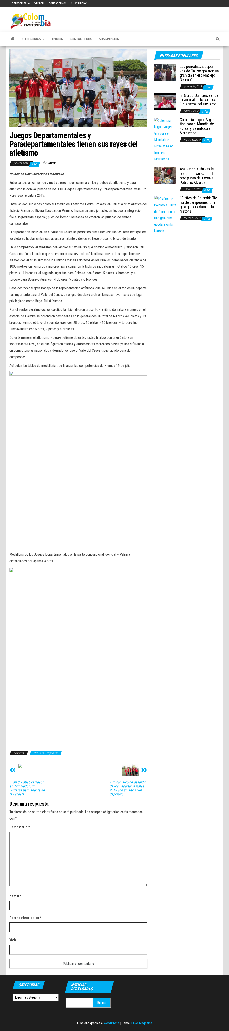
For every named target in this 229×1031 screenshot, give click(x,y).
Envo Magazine (141, 1023)
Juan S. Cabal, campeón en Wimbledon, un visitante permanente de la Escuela (27, 788)
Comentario (19, 827)
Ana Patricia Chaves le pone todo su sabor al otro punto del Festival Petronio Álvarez (197, 176)
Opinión (39, 3)
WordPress (111, 1023)
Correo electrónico (25, 918)
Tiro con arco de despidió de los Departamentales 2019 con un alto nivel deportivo (128, 788)
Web (12, 940)
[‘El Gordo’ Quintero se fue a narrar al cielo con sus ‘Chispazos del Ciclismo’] (165, 101)
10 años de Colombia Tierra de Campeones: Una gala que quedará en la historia (199, 204)
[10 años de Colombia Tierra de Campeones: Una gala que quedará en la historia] (165, 215)
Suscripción (79, 3)
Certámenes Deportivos (46, 753)
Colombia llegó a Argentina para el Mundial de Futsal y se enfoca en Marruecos (198, 126)
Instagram (219, 3)
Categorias (19, 3)
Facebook (197, 3)
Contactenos (58, 3)
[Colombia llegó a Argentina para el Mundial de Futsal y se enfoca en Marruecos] (165, 140)
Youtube (205, 3)
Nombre (16, 896)
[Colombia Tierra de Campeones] (12, 39)
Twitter (212, 3)
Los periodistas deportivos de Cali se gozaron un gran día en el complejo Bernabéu (199, 73)
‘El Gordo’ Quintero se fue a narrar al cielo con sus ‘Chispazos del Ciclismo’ (199, 100)
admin (52, 163)
